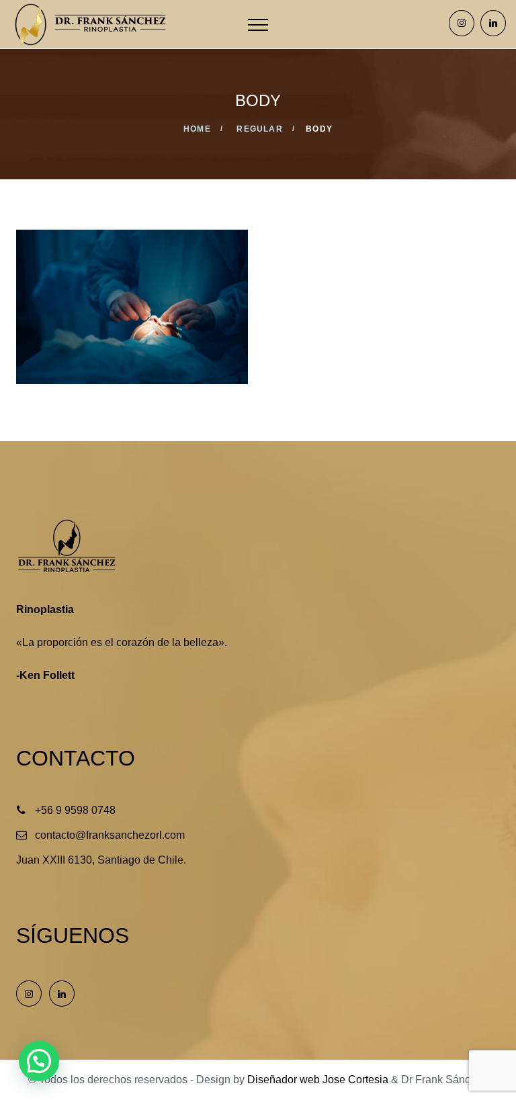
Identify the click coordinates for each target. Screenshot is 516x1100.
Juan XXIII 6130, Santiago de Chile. (101, 860)
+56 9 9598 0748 (75, 810)
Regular (259, 129)
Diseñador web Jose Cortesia (317, 1079)
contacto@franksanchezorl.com (110, 835)
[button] (39, 1061)
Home (197, 129)
